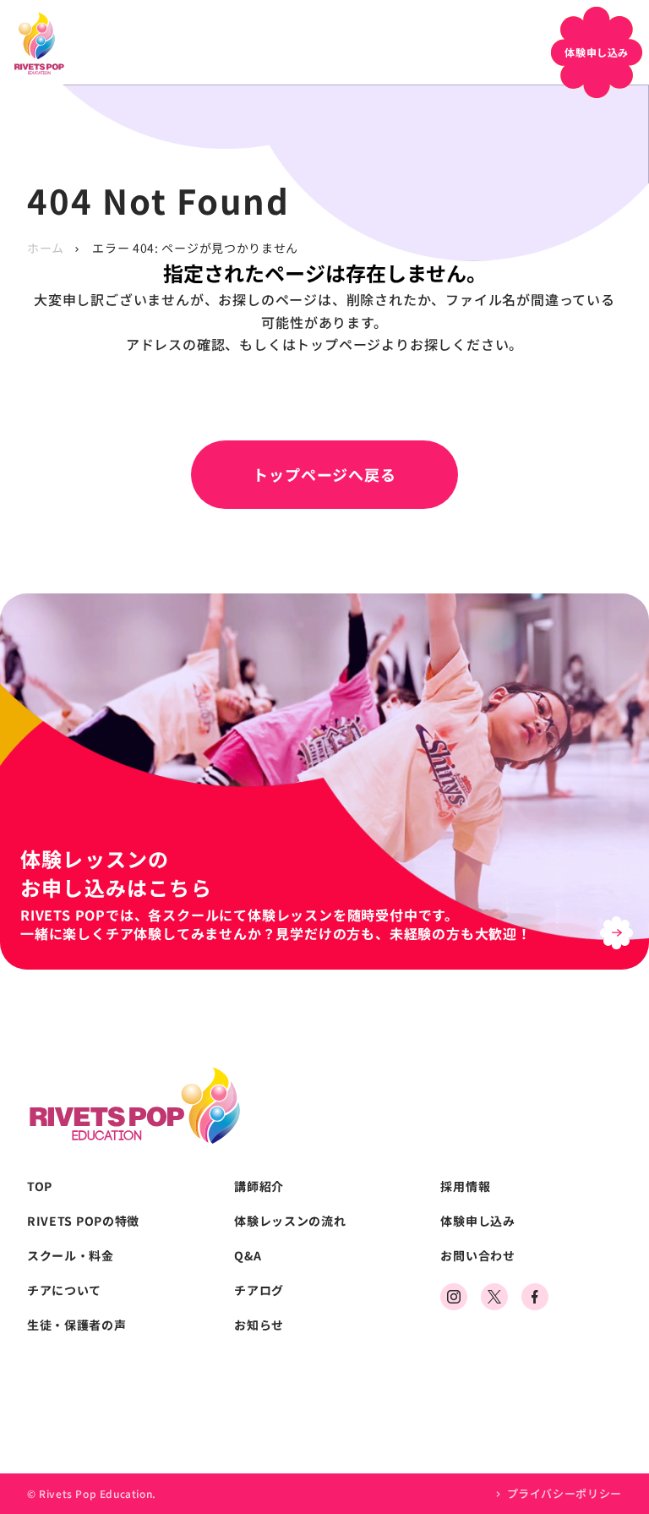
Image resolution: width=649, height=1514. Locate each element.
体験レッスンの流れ (290, 1221)
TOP (39, 1186)
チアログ (259, 1290)
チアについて (64, 1290)
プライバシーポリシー (564, 1493)
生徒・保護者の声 (77, 1325)
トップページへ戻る (324, 474)
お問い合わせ (477, 1256)
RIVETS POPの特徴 (83, 1221)
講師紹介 (259, 1186)
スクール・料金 (70, 1256)
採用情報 (465, 1186)
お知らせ (259, 1325)
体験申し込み (477, 1221)
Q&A (247, 1256)
